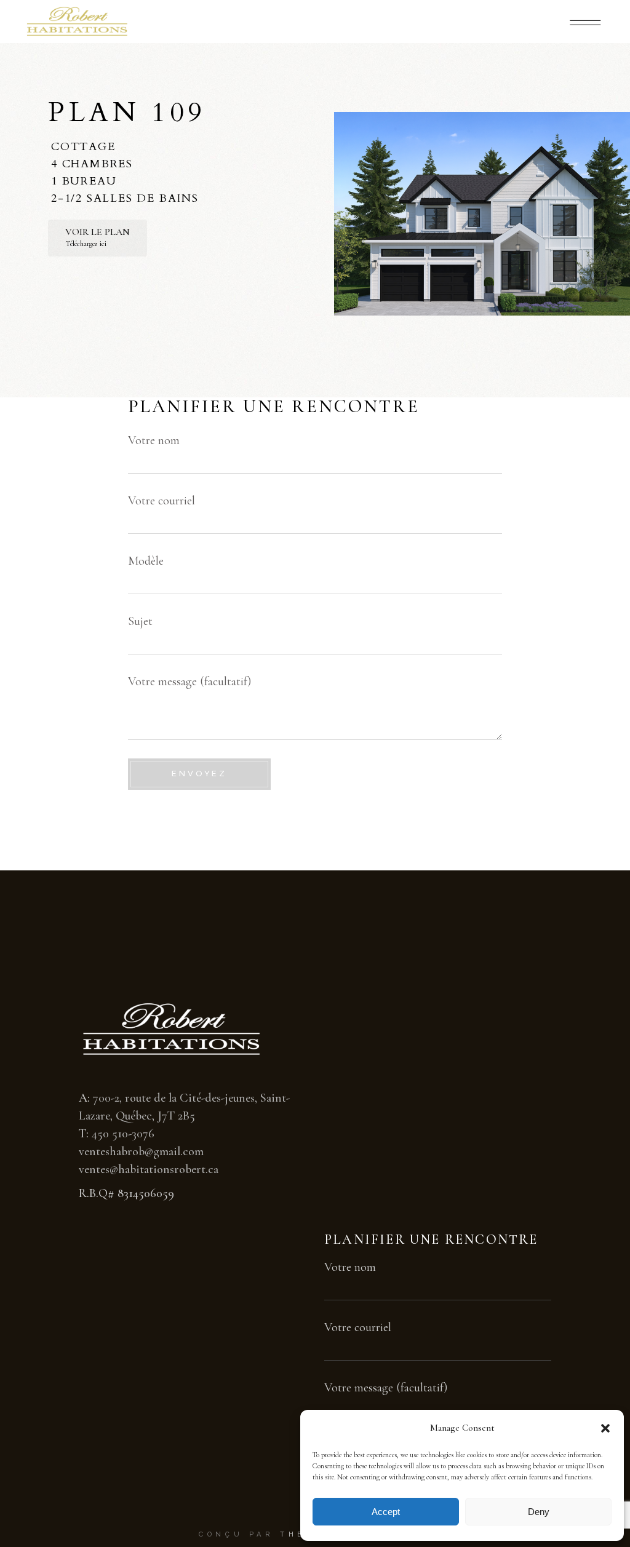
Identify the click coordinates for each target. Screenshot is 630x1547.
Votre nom (154, 440)
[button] (605, 1428)
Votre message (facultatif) (189, 681)
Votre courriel (161, 500)
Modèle (146, 561)
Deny (538, 1511)
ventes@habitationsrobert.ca (148, 1169)
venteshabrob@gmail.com (141, 1151)
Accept (386, 1511)
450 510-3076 (123, 1133)
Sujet (140, 621)
